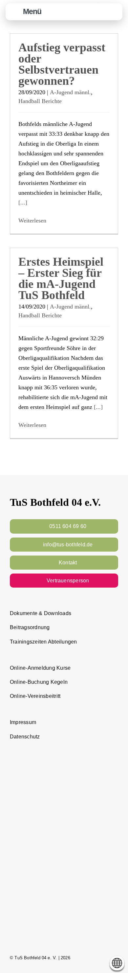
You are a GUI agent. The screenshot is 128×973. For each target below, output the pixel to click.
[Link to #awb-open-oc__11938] (98, 12)
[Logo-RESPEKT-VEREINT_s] (64, 755)
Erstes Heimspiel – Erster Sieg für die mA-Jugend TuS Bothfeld (60, 278)
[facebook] (92, 957)
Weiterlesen (32, 220)
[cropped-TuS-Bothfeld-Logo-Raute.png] (114, 7)
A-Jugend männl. (70, 92)
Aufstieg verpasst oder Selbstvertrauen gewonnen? (61, 64)
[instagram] (103, 957)
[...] (22, 202)
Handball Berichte (40, 101)
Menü (32, 11)
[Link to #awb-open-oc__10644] (15, 12)
